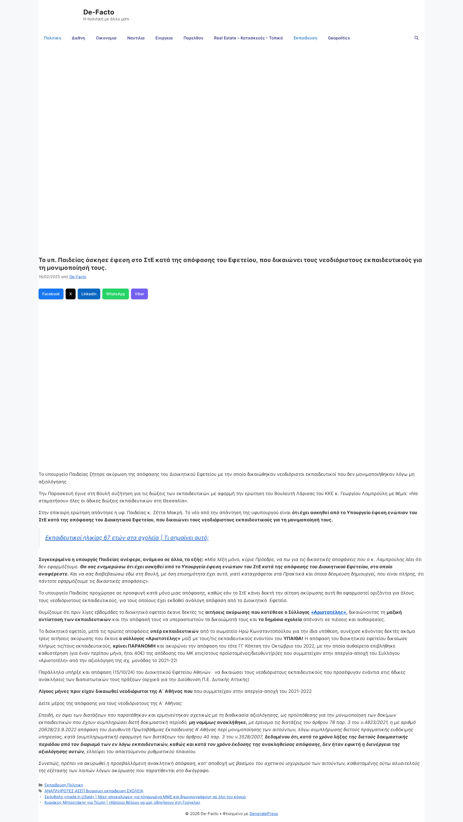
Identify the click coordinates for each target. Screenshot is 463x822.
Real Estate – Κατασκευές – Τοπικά (248, 37)
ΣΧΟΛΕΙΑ (135, 791)
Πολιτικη (52, 37)
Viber (139, 294)
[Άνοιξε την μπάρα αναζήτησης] (416, 38)
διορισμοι (94, 791)
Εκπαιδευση (305, 37)
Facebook (51, 294)
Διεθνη (78, 37)
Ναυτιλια (136, 37)
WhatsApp (115, 294)
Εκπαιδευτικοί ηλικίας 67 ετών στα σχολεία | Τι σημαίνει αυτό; (127, 537)
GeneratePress (263, 813)
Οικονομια (106, 37)
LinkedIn (88, 294)
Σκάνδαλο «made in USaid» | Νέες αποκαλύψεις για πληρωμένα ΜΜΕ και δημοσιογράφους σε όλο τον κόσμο (145, 796)
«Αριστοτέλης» (328, 612)
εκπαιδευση (115, 791)
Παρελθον (193, 37)
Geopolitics (339, 37)
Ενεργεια (164, 37)
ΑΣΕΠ (80, 791)
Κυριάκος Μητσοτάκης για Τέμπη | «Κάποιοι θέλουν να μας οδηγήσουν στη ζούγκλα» (122, 802)
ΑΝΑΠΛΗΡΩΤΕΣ (59, 791)
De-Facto (98, 12)
